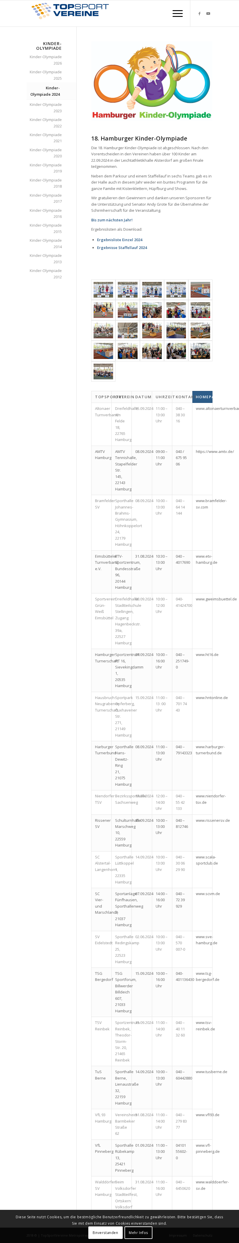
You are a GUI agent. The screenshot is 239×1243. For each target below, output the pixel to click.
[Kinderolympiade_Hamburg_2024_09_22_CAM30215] (152, 310)
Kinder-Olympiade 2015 (46, 228)
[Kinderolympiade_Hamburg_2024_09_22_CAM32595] (152, 290)
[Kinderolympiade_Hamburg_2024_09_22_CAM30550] (103, 310)
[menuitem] (175, 13)
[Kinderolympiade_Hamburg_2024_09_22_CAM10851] (103, 351)
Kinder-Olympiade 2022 (46, 122)
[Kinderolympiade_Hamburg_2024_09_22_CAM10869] (200, 330)
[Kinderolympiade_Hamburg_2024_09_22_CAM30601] (200, 290)
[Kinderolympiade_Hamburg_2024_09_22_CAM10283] (176, 351)
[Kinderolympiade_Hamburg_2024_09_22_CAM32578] (176, 290)
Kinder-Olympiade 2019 (46, 168)
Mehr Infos (138, 1232)
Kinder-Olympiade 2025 (46, 75)
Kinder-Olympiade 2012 (46, 273)
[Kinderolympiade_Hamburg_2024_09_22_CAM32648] (127, 290)
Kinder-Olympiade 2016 (46, 213)
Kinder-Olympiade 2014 (46, 243)
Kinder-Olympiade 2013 (46, 258)
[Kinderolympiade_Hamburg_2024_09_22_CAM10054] (103, 371)
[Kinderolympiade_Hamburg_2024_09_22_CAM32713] (103, 290)
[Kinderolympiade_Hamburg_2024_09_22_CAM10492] (152, 351)
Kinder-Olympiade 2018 (46, 183)
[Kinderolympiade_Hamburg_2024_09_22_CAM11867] (127, 330)
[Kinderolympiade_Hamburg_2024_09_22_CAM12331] (200, 310)
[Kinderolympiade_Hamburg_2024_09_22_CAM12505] (176, 310)
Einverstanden (105, 1232)
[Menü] (175, 13)
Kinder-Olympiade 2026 (46, 59)
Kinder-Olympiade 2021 (46, 137)
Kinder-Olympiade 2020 (46, 153)
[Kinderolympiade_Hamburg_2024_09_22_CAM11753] (152, 330)
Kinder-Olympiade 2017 (46, 198)
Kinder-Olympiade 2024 (45, 91)
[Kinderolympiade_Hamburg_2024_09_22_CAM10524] (127, 351)
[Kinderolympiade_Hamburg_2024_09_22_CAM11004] (176, 330)
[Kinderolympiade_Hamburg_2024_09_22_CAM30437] (127, 310)
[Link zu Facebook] (199, 13)
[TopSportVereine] (70, 13)
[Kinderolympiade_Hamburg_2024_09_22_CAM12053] (103, 330)
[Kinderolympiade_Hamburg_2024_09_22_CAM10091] (200, 351)
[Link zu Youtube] (208, 13)
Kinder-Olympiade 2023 (46, 107)
